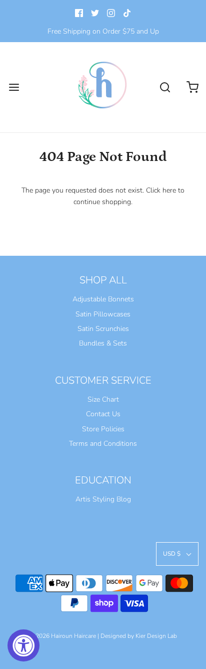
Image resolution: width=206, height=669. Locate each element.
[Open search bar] (164, 87)
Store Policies (103, 429)
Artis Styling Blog (103, 499)
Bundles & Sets (103, 343)
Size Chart (103, 399)
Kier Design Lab (156, 636)
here (169, 190)
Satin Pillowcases (103, 314)
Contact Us (103, 414)
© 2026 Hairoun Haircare (62, 636)
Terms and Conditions (103, 443)
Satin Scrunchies (103, 328)
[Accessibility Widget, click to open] (24, 645)
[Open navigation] (14, 87)
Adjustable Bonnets (103, 299)
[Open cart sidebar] (192, 87)
